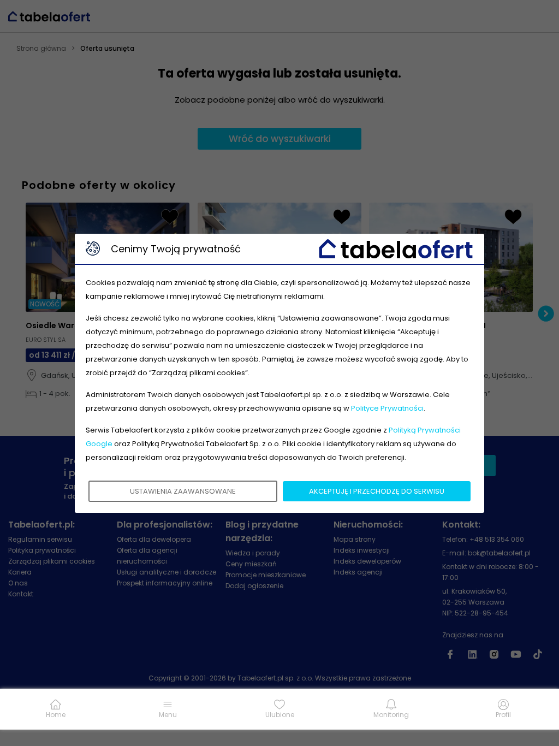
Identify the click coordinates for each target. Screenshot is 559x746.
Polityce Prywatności (387, 408)
